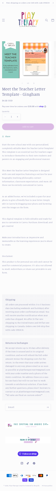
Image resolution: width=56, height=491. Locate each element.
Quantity (5, 111)
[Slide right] (34, 83)
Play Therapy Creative (17, 486)
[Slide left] (22, 83)
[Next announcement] (53, 3)
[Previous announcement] (3, 3)
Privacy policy (47, 486)
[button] (3, 20)
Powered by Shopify (32, 486)
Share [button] (7, 136)
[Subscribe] (48, 407)
